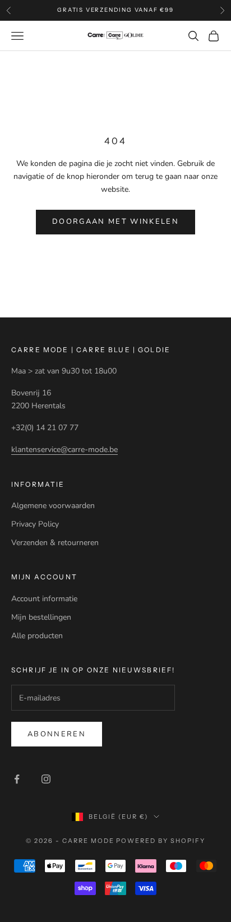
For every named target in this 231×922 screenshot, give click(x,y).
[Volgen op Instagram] (46, 779)
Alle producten (37, 635)
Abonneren (56, 734)
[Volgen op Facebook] (16, 779)
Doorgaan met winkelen (115, 221)
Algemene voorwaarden (53, 505)
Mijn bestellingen (41, 617)
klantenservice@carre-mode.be (64, 449)
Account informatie (44, 598)
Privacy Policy (35, 524)
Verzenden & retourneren (55, 542)
